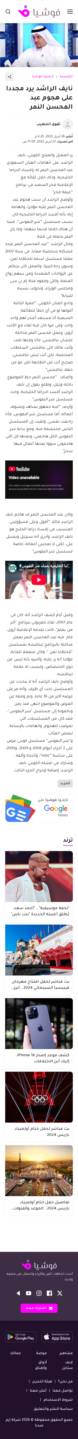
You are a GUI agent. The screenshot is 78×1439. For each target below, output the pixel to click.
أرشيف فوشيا (43, 77)
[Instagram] (39, 1293)
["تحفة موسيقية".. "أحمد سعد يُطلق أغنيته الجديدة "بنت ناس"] (39, 876)
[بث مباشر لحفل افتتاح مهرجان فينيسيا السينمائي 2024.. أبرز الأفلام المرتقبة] (39, 950)
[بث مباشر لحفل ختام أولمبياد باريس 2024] (39, 1097)
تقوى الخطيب (48, 124)
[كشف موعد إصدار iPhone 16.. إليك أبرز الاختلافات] (39, 1023)
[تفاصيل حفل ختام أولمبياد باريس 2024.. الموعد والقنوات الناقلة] (39, 1170)
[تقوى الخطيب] (67, 124)
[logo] (39, 11)
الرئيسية (66, 77)
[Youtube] (28, 1293)
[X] (59, 1293)
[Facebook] (49, 1293)
